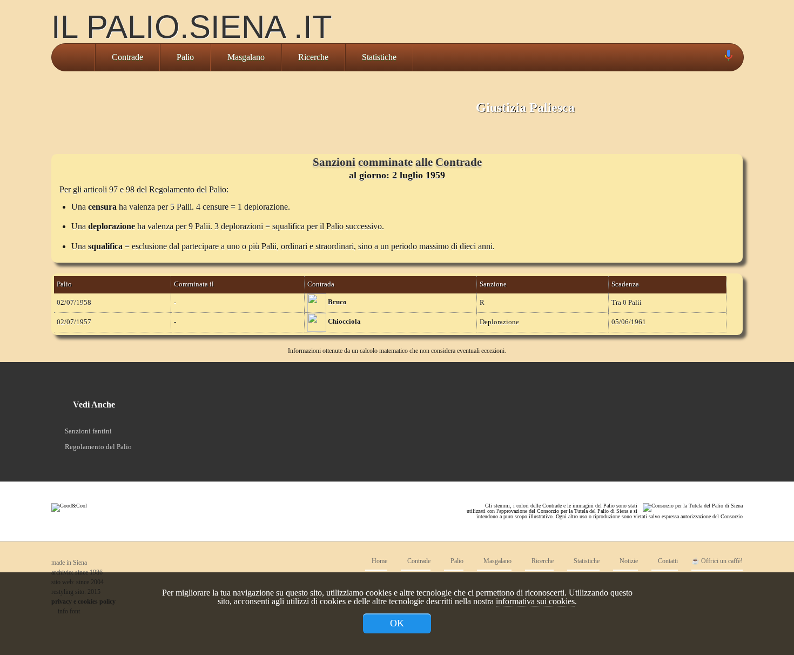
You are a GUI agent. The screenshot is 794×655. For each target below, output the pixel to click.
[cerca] (716, 57)
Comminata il (194, 284)
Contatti (667, 561)
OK (397, 623)
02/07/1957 (74, 322)
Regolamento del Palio (98, 447)
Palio (185, 57)
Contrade (127, 57)
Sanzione (493, 284)
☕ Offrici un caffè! (717, 561)
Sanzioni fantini (88, 431)
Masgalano (246, 57)
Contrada (320, 284)
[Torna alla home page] (73, 57)
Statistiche (379, 57)
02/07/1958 (74, 302)
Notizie (628, 561)
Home (378, 561)
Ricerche (313, 57)
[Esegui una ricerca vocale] (728, 57)
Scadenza (625, 284)
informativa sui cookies (535, 601)
